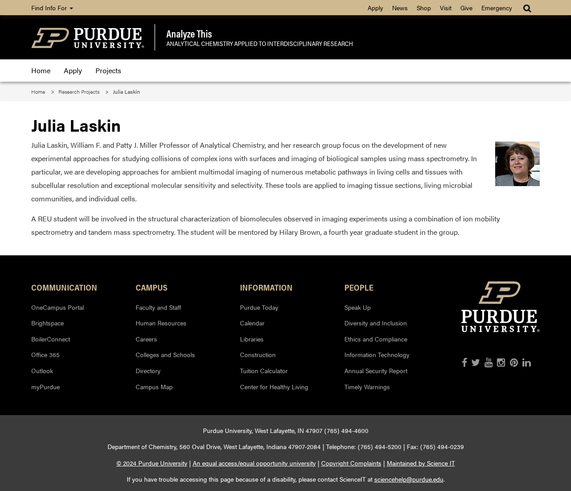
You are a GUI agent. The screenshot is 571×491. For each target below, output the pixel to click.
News (400, 7)
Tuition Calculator (264, 370)
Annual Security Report (375, 370)
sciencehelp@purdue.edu (408, 478)
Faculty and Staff (158, 307)
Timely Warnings (367, 386)
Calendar (252, 322)
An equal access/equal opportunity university (254, 462)
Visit (445, 7)
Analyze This (189, 33)
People (358, 287)
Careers (146, 338)
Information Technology (377, 354)
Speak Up (357, 307)
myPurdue (45, 386)
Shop (424, 7)
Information (266, 287)
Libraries (252, 338)
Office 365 (45, 354)
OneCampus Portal (57, 307)
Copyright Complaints (351, 462)
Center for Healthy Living (274, 386)
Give (466, 7)
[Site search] (528, 7)
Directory (148, 370)
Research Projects (78, 91)
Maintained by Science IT (421, 462)
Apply (375, 7)
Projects (108, 70)
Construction (258, 354)
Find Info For (50, 7)
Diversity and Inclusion (375, 322)
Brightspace (47, 322)
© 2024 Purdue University (151, 462)
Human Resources (161, 322)
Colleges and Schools (165, 354)
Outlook (42, 370)
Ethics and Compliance (375, 338)
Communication (64, 287)
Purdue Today (259, 307)
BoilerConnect (50, 338)
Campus (151, 287)
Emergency (496, 7)
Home (40, 70)
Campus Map (154, 386)
